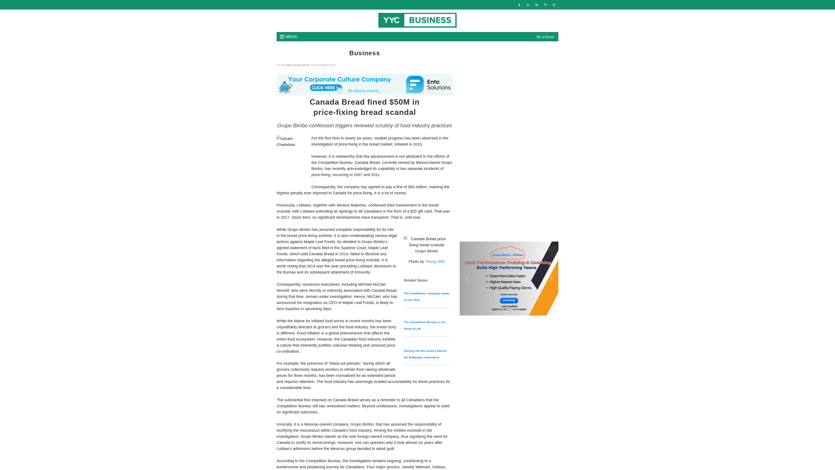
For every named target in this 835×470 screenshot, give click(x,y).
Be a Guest (545, 37)
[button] (290, 84)
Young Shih (435, 261)
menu (291, 36)
